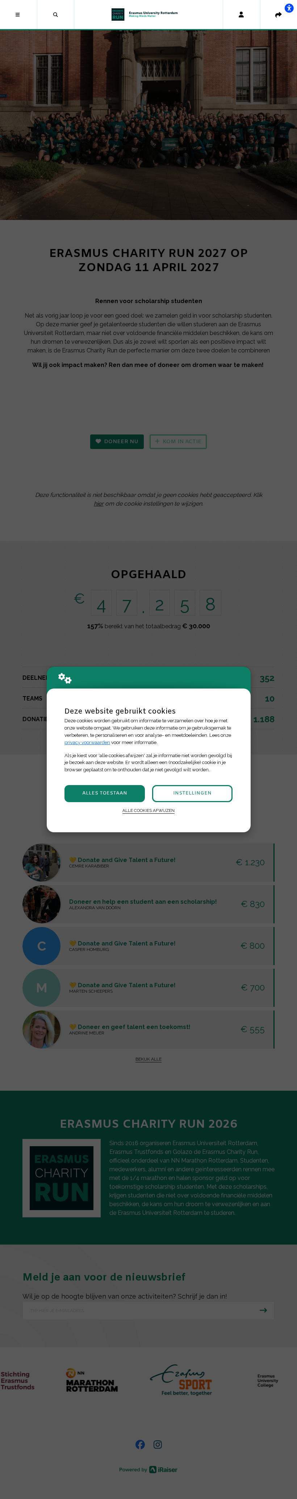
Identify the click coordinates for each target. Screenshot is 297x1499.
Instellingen (192, 793)
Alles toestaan (104, 793)
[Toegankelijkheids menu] (289, 8)
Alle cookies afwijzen (148, 810)
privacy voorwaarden (87, 742)
